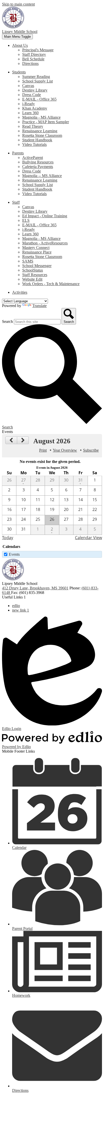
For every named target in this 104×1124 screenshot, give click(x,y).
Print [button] (43, 450)
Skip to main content (18, 4)
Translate (39, 306)
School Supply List (37, 81)
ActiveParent (32, 157)
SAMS (27, 261)
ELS (26, 220)
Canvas (28, 85)
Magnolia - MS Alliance (41, 117)
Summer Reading (36, 76)
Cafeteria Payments (37, 166)
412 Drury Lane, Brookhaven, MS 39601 (35, 588)
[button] (20, 45)
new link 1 (20, 610)
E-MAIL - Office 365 (39, 99)
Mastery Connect (35, 247)
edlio (16, 605)
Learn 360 (30, 113)
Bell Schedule (33, 59)
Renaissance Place (36, 252)
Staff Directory (34, 54)
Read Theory (32, 126)
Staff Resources (34, 275)
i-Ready (28, 104)
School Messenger (36, 266)
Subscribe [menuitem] (91, 450)
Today (7, 537)
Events (14, 554)
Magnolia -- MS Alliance (42, 176)
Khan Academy (34, 108)
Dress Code (31, 95)
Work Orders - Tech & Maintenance (51, 284)
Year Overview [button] (65, 450)
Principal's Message (38, 50)
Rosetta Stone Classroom (42, 135)
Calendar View (88, 537)
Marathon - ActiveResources (45, 243)
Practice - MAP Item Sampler (45, 122)
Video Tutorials (34, 144)
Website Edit (32, 279)
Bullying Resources (38, 162)
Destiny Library (34, 90)
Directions (30, 63)
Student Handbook (37, 140)
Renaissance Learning (39, 131)
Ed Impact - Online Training (44, 216)
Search (7, 321)
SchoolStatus (32, 270)
